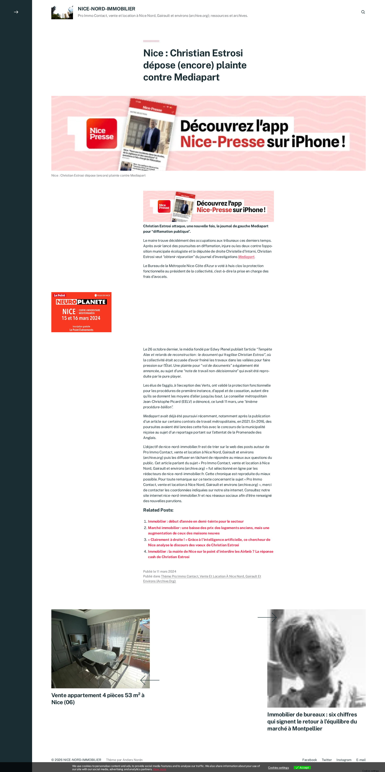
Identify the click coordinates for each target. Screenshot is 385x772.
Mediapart (246, 257)
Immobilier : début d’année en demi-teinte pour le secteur (196, 521)
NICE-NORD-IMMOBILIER (106, 8)
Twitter (327, 760)
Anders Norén (133, 760)
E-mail (361, 760)
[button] (16, 386)
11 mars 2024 (166, 571)
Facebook (309, 760)
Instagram (344, 760)
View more (159, 769)
